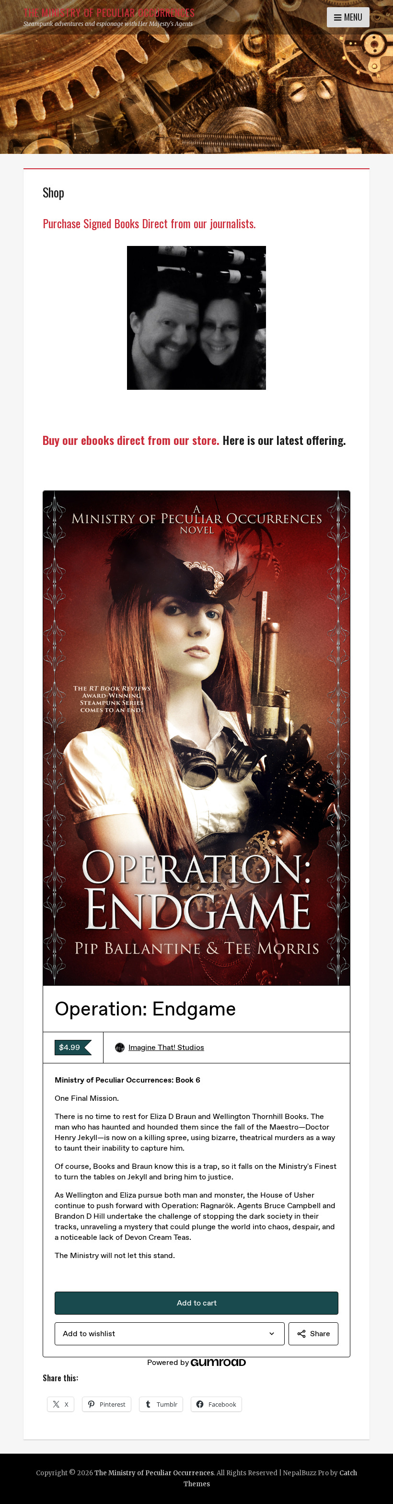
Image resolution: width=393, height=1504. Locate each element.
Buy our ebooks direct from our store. (131, 439)
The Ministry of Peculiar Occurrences (109, 12)
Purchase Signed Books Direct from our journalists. (149, 223)
